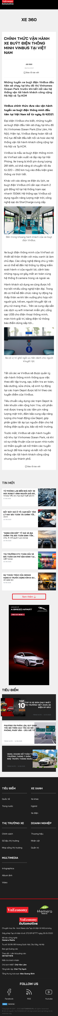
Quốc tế (6, 799)
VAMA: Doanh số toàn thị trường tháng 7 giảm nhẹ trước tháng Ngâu (20, 756)
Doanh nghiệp (41, 823)
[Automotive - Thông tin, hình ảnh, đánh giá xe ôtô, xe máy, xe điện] (8, 2)
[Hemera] (44, 910)
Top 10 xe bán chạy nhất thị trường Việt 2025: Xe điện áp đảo (38, 705)
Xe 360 (29, 19)
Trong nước (37, 715)
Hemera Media (8, 940)
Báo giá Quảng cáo (10, 949)
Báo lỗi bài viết (32, 72)
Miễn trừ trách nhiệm (10, 960)
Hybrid (34, 806)
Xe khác (35, 799)
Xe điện (34, 813)
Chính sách (7, 833)
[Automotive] (29, 921)
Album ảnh (7, 875)
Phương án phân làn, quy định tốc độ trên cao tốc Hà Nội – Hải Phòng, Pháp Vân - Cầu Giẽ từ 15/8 (21, 728)
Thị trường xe (13, 823)
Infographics (8, 868)
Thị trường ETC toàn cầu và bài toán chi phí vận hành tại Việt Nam (18, 555)
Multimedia (10, 857)
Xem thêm (28, 596)
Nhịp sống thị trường (12, 847)
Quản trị (35, 847)
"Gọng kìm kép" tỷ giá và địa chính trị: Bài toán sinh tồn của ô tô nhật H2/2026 (18, 534)
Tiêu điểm (10, 690)
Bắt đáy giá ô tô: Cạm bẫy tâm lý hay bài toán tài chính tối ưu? (19, 513)
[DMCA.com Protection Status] (9, 1004)
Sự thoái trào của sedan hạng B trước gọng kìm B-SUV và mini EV (19, 576)
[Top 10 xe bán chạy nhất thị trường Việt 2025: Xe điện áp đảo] (13, 707)
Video (4, 882)
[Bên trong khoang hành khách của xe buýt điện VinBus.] (29, 220)
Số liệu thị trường (10, 840)
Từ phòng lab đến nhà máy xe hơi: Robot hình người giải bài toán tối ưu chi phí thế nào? (19, 492)
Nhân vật (35, 840)
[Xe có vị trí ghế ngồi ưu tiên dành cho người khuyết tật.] (29, 340)
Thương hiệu (37, 833)
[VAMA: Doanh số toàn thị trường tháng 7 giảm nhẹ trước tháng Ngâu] (45, 759)
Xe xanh (37, 788)
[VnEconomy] (17, 909)
